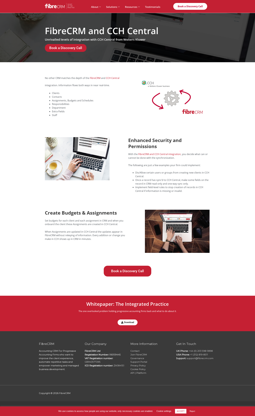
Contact (134, 350)
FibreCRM (95, 78)
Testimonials (152, 7)
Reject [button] (192, 411)
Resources (131, 7)
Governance (137, 358)
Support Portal (138, 361)
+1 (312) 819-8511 (199, 354)
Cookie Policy (138, 369)
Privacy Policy (138, 365)
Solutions (111, 7)
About (94, 7)
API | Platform (138, 373)
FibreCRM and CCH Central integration (159, 154)
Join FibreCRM (138, 354)
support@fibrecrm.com (200, 358)
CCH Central (112, 78)
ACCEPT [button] (181, 411)
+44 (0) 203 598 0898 (201, 350)
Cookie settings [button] (163, 411)
